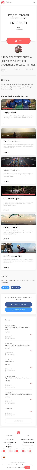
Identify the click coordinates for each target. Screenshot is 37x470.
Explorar (9, 2)
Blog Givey (9, 446)
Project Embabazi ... (12, 227)
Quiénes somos (9, 439)
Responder (9, 336)
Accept (27, 467)
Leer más (6, 124)
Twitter (6, 287)
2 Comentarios (10, 338)
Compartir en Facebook (19, 304)
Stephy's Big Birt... (11, 112)
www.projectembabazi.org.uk (18, 18)
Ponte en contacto (28, 445)
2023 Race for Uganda (13, 198)
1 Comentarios (10, 354)
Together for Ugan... (12, 141)
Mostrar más (18, 421)
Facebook (16, 287)
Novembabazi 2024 (11, 170)
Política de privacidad (28, 442)
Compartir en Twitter (19, 309)
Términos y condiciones (27, 439)
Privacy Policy (20, 467)
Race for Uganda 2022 (13, 256)
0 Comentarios (10, 415)
